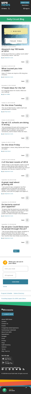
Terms (5, 286)
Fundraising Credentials (9, 330)
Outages (4, 336)
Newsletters (5, 334)
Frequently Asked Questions (10, 328)
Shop (3, 342)
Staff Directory (6, 345)
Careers (4, 321)
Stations (4, 347)
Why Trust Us (6, 351)
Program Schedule (6, 293)
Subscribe (15, 282)
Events (4, 326)
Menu (5, 8)
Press (3, 338)
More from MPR (6, 332)
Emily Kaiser (7, 111)
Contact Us (5, 323)
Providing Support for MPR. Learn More (13, 298)
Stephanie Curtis (8, 57)
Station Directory (19, 293)
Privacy (4, 340)
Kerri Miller (7, 94)
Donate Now (25, 2)
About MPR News (7, 319)
